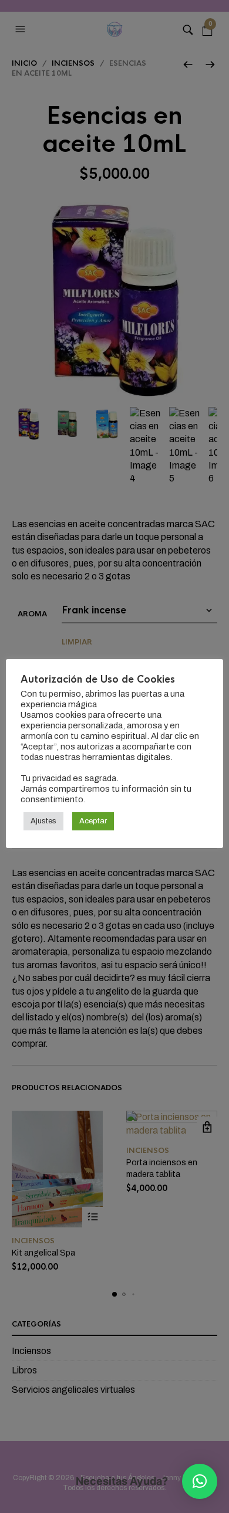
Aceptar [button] (93, 821)
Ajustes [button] (43, 821)
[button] (199, 1481)
